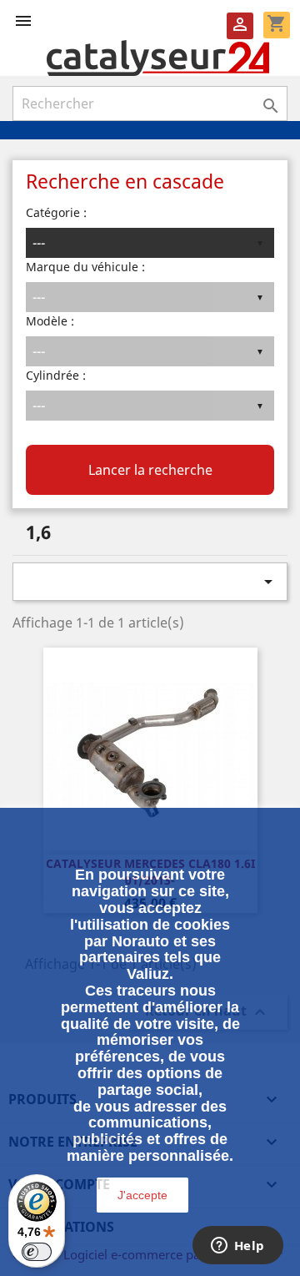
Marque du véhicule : (85, 267)
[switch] (37, 1252)
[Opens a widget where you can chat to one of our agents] (237, 1247)
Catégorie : (56, 212)
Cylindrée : (56, 375)
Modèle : (50, 321)
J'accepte (143, 1195)
